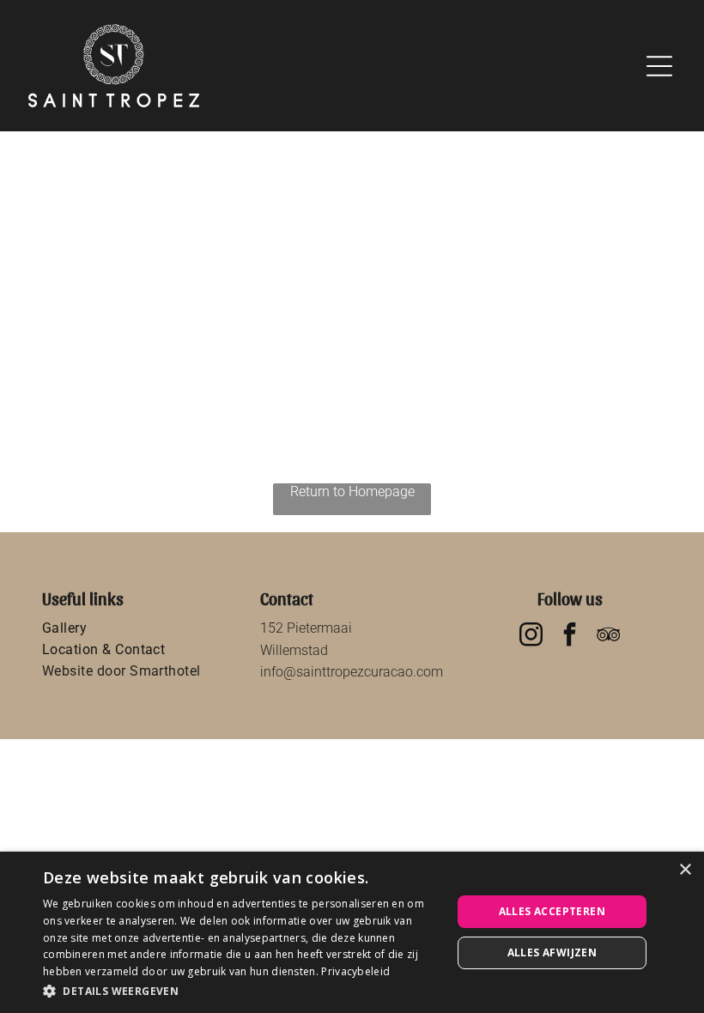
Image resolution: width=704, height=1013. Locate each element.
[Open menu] (659, 66)
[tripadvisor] (609, 636)
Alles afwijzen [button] (552, 952)
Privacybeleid (355, 971)
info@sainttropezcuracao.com (351, 672)
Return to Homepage (352, 491)
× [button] (684, 870)
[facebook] (570, 636)
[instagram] (531, 636)
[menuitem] (134, 628)
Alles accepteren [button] (552, 911)
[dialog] (352, 932)
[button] (241, 990)
